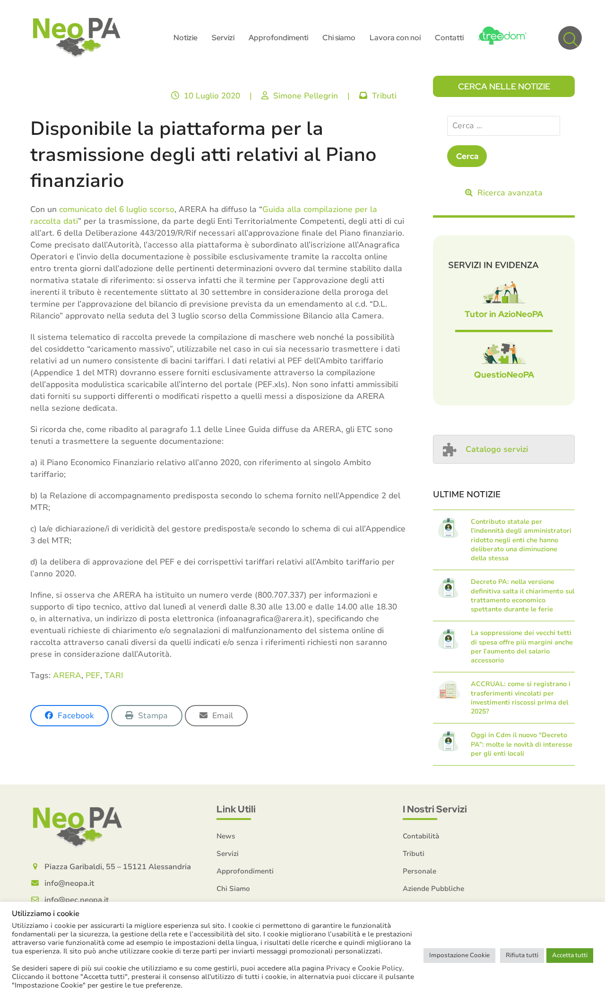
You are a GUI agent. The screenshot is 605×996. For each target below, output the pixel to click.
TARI (113, 675)
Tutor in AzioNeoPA (504, 314)
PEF (93, 675)
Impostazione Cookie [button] (459, 955)
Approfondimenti (245, 871)
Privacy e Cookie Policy (364, 968)
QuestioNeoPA (504, 374)
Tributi (384, 95)
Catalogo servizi (497, 449)
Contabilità (421, 836)
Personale (419, 871)
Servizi (227, 853)
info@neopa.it (69, 883)
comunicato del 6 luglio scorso (116, 209)
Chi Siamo (233, 888)
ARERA (67, 675)
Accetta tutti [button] (570, 955)
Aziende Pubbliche (433, 888)
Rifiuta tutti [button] (522, 955)
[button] (570, 38)
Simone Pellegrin (305, 95)
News (225, 836)
